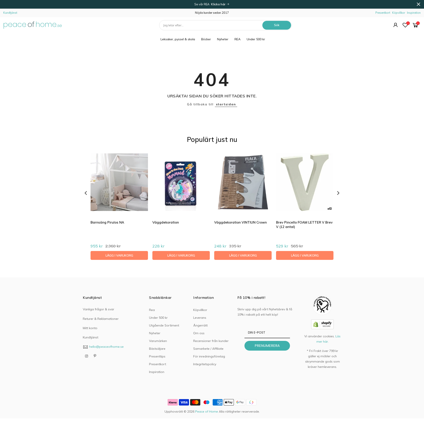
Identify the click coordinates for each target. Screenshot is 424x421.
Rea (152, 310)
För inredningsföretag (209, 356)
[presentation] (86, 193)
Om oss (198, 333)
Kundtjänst (10, 12)
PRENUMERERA (267, 345)
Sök (276, 25)
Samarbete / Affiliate (208, 349)
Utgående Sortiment (164, 325)
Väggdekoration (165, 222)
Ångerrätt (200, 325)
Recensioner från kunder (211, 341)
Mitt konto (90, 328)
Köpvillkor (398, 12)
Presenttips (157, 356)
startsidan (226, 104)
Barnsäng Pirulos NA (107, 222)
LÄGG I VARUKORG (119, 255)
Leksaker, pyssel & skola (178, 39)
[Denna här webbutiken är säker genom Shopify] (322, 324)
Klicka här (218, 4)
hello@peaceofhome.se (106, 347)
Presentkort (382, 12)
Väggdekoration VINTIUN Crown (240, 222)
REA (237, 39)
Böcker (206, 39)
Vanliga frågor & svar (98, 309)
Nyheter (222, 39)
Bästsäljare (157, 349)
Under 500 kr (256, 39)
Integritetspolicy (204, 364)
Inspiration (414, 12)
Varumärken (158, 341)
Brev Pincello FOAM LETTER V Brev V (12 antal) (304, 224)
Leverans (199, 318)
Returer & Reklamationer (101, 319)
